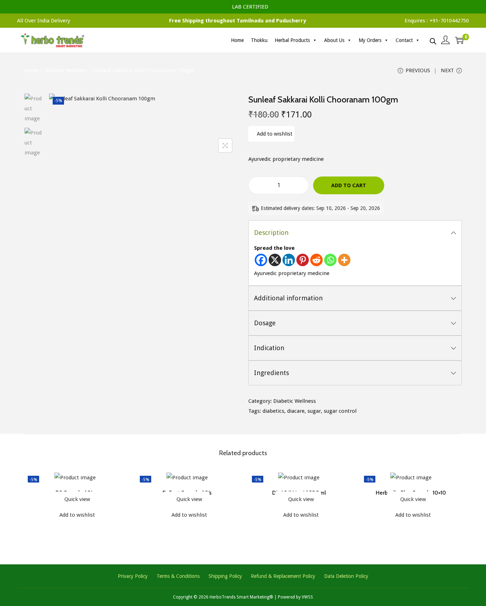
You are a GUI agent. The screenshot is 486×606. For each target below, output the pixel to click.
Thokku (259, 40)
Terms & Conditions (178, 576)
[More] (344, 260)
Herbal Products (292, 40)
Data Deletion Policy (346, 576)
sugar (314, 411)
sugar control (340, 411)
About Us (334, 40)
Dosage (265, 323)
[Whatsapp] (330, 260)
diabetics (273, 411)
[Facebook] (261, 260)
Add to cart (348, 185)
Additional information (288, 298)
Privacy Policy (133, 576)
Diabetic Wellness (66, 70)
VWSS (307, 597)
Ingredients (271, 372)
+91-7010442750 (449, 20)
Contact (404, 40)
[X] (275, 260)
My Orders (370, 40)
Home (237, 40)
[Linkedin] (288, 260)
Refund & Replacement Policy (283, 576)
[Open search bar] (433, 40)
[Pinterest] (302, 260)
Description (271, 232)
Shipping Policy (225, 576)
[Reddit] (316, 260)
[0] (459, 40)
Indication (269, 348)
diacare (296, 411)
